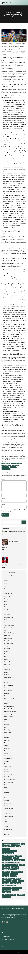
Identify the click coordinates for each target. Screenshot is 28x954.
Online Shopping (16, 883)
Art (5, 588)
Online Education (9, 774)
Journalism (7, 722)
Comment (3, 479)
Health (6, 672)
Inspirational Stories (17, 871)
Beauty (6, 599)
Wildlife (6, 834)
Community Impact (8, 853)
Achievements (7, 844)
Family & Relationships (10, 641)
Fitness (6, 659)
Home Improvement (9, 688)
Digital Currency (20, 860)
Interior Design (8, 714)
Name (3, 492)
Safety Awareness (7, 468)
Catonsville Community (17, 463)
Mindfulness (7, 880)
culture (17, 858)
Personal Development (10, 779)
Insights (6, 703)
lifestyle (14, 876)
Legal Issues (7, 732)
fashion (22, 864)
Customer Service (8, 860)
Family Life (7, 648)
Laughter (6, 724)
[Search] (24, 522)
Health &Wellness (9, 675)
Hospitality (7, 693)
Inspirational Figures (9, 706)
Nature (6, 753)
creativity (19, 855)
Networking (7, 761)
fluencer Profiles (8, 661)
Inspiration (6, 871)
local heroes (14, 467)
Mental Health (7, 878)
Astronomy (7, 591)
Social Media (7, 803)
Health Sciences (8, 680)
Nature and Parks (8, 756)
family (15, 864)
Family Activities (8, 643)
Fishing (6, 656)
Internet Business (8, 716)
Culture (6, 630)
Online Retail (7, 777)
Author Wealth (8, 593)
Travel (6, 824)
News (5, 764)
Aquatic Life (7, 586)
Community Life (8, 617)
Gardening (7, 669)
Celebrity (6, 612)
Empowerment (16, 862)
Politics (6, 787)
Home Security (8, 690)
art (23, 844)
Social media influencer (9, 894)
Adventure (17, 844)
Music (6, 750)
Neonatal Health (8, 758)
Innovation (16, 869)
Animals (6, 578)
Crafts (5, 620)
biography (6, 846)
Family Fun (16, 465)
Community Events (7, 465)
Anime (6, 580)
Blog (6, 461)
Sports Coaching (8, 808)
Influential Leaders (9, 698)
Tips (5, 818)
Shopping (6, 800)
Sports (6, 805)
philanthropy (19, 887)
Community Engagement (10, 851)
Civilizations (7, 614)
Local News (7, 740)
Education (7, 635)
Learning (6, 876)
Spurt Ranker (6, 3)
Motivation (7, 748)
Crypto (6, 622)
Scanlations (7, 798)
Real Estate (7, 790)
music (15, 880)
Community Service (9, 855)
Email (3, 498)
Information (7, 701)
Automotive (7, 596)
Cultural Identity (8, 627)
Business (6, 607)
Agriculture (13, 575)
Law (5, 727)
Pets (5, 784)
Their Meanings (8, 816)
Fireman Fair (6, 467)
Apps (5, 583)
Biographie (7, 601)
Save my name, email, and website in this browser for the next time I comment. (14, 510)
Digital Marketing (9, 633)
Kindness (6, 874)
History (6, 682)
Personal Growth (8, 782)
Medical (6, 745)
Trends (6, 826)
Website (3, 504)
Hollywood (15, 867)
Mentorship (17, 878)
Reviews (6, 792)
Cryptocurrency (8, 858)
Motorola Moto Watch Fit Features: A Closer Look (17, 531)
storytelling (21, 894)
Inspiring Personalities (10, 711)
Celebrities (7, 609)
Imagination (7, 695)
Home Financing (8, 685)
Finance (6, 654)
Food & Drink (8, 664)
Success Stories (8, 811)
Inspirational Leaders (10, 709)
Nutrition (6, 771)
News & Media (8, 766)
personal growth (8, 887)
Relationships (7, 890)
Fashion (6, 651)
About (17, 908)
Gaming (6, 667)
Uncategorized (8, 829)
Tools (5, 821)
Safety (6, 795)
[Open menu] (26, 3)
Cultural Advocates (9, 625)
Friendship (6, 867)
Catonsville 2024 (6, 463)
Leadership (7, 730)
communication (16, 846)
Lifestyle (6, 737)
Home (13, 908)
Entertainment (8, 638)
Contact (24, 908)
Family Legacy (8, 646)
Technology (7, 813)
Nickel (6, 769)
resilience (16, 890)
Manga (6, 743)
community (7, 848)
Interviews (7, 719)
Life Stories (7, 735)
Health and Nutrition (9, 677)
